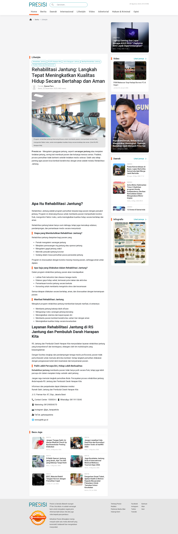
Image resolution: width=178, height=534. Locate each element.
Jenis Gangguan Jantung (71, 61)
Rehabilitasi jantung (41, 370)
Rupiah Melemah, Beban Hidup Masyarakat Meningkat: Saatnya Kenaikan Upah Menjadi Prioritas (129, 143)
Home (34, 11)
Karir (143, 509)
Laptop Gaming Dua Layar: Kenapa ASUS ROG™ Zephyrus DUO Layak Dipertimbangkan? (128, 43)
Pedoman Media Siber (118, 509)
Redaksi (113, 506)
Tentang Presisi (116, 504)
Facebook (134, 504)
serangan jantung (82, 151)
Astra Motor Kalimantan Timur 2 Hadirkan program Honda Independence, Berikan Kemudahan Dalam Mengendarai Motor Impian (136, 191)
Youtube (134, 512)
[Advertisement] (68, 184)
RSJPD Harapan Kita (54, 61)
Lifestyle (81, 11)
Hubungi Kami (115, 512)
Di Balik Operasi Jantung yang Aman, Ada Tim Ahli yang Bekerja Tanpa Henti (56, 460)
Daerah (53, 11)
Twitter (133, 509)
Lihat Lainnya (140, 58)
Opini (136, 11)
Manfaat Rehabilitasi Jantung (91, 61)
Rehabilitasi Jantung (39, 61)
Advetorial (103, 11)
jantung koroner (49, 65)
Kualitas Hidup (37, 65)
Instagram (134, 506)
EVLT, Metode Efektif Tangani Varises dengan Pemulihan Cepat (56, 479)
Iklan (143, 506)
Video (92, 11)
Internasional (66, 11)
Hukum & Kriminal (121, 11)
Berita (43, 11)
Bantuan (144, 504)
